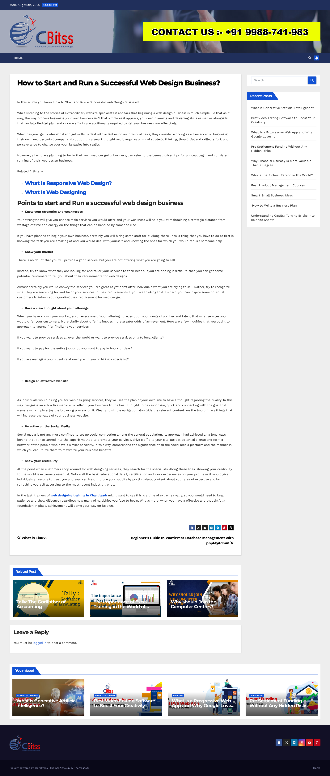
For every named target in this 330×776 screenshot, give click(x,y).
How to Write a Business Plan (274, 205)
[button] (309, 58)
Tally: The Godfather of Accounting (40, 604)
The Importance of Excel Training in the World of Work (120, 606)
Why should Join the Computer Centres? (193, 604)
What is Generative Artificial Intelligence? (282, 108)
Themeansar (81, 767)
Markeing (178, 696)
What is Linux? (34, 538)
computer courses (27, 696)
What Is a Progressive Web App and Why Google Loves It (202, 705)
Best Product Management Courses (278, 185)
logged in (39, 643)
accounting (257, 696)
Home (18, 58)
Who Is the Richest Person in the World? (282, 175)
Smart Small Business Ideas (272, 195)
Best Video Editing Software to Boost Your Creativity (124, 703)
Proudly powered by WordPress (29, 767)
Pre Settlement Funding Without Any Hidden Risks (278, 703)
